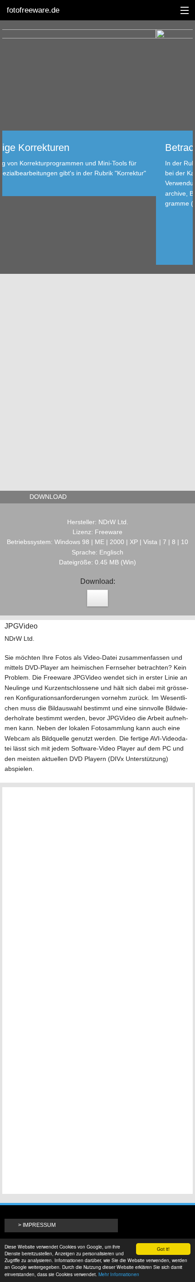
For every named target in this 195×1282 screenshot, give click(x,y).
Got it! (163, 1248)
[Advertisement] (97, 380)
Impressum (39, 1225)
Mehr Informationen (118, 1274)
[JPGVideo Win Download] (97, 598)
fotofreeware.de (33, 10)
